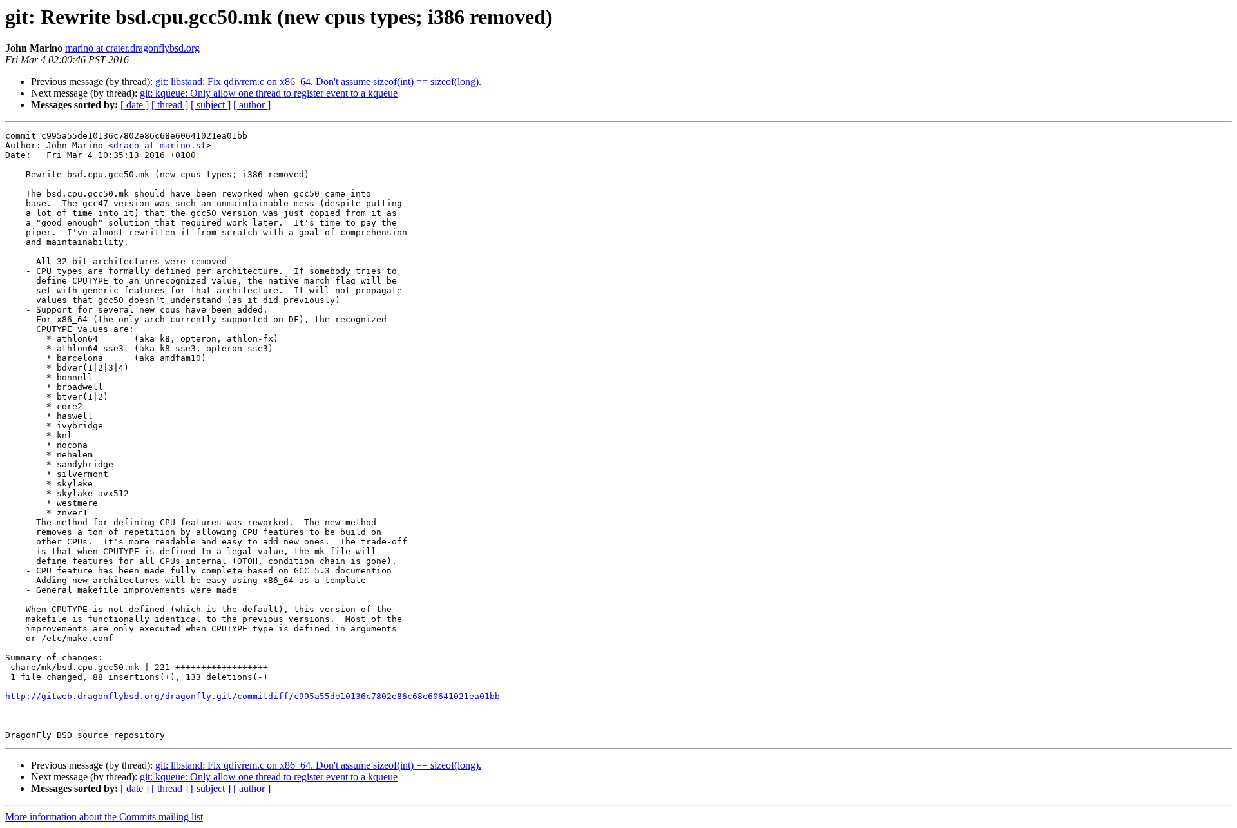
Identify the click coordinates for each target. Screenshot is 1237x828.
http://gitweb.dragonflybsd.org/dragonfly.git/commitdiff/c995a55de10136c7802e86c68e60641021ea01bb (252, 696)
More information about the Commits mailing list (104, 816)
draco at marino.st (159, 145)
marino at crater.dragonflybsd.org (132, 48)
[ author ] (252, 104)
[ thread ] (169, 104)
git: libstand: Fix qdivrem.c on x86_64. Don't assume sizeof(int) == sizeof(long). (318, 81)
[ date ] (134, 104)
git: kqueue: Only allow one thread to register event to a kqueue (269, 93)
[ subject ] (211, 104)
